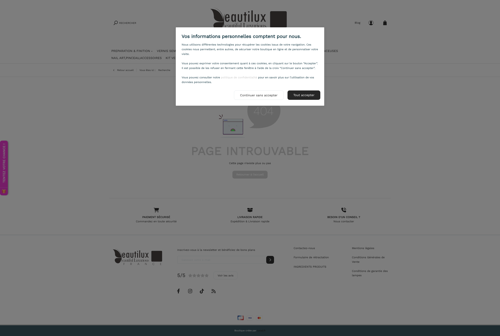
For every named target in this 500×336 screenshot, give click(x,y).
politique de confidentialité (239, 77)
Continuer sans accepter (259, 95)
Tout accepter (303, 95)
